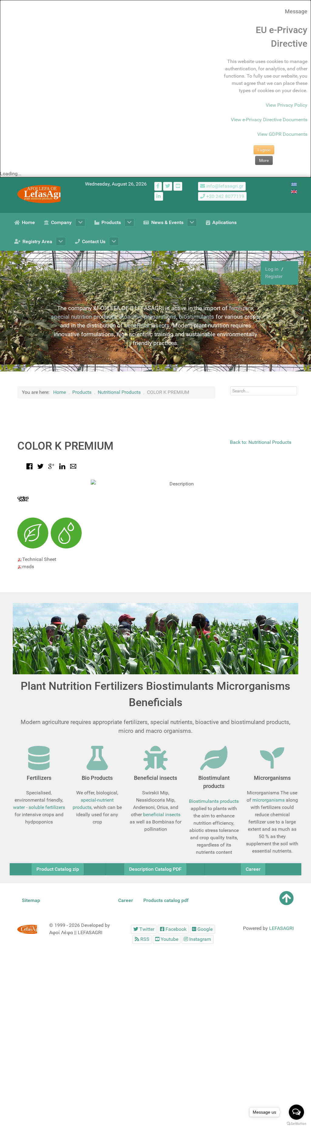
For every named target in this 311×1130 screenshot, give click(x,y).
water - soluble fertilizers (39, 807)
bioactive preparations (147, 316)
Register (273, 276)
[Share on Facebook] (29, 466)
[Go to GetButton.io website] (296, 1124)
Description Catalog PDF (155, 869)
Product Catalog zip (57, 869)
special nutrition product (82, 316)
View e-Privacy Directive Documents (269, 119)
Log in (272, 269)
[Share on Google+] (51, 466)
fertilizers (241, 308)
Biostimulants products (214, 801)
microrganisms (268, 800)
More (264, 160)
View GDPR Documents (282, 134)
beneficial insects (146, 325)
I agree (264, 149)
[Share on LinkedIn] (62, 466)
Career (253, 869)
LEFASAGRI (281, 928)
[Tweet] (40, 466)
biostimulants (196, 316)
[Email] (73, 466)
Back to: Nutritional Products (260, 442)
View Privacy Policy (286, 105)
